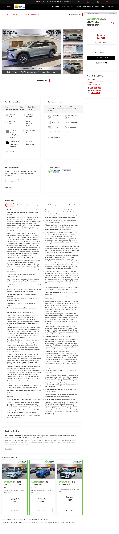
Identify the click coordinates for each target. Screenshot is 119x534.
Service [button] (97, 6)
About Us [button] (110, 6)
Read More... (8, 187)
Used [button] (72, 6)
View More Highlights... (54, 138)
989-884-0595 (96, 88)
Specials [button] (78, 6)
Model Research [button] (88, 6)
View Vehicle (15, 510)
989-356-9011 (95, 93)
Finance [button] (103, 6)
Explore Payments (101, 63)
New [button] (68, 6)
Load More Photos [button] (42, 80)
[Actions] (113, 23)
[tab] (9, 205)
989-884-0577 (97, 90)
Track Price (102, 42)
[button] (31, 51)
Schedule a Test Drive (101, 58)
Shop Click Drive (60, 6)
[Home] (52, 7)
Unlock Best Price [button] (101, 53)
